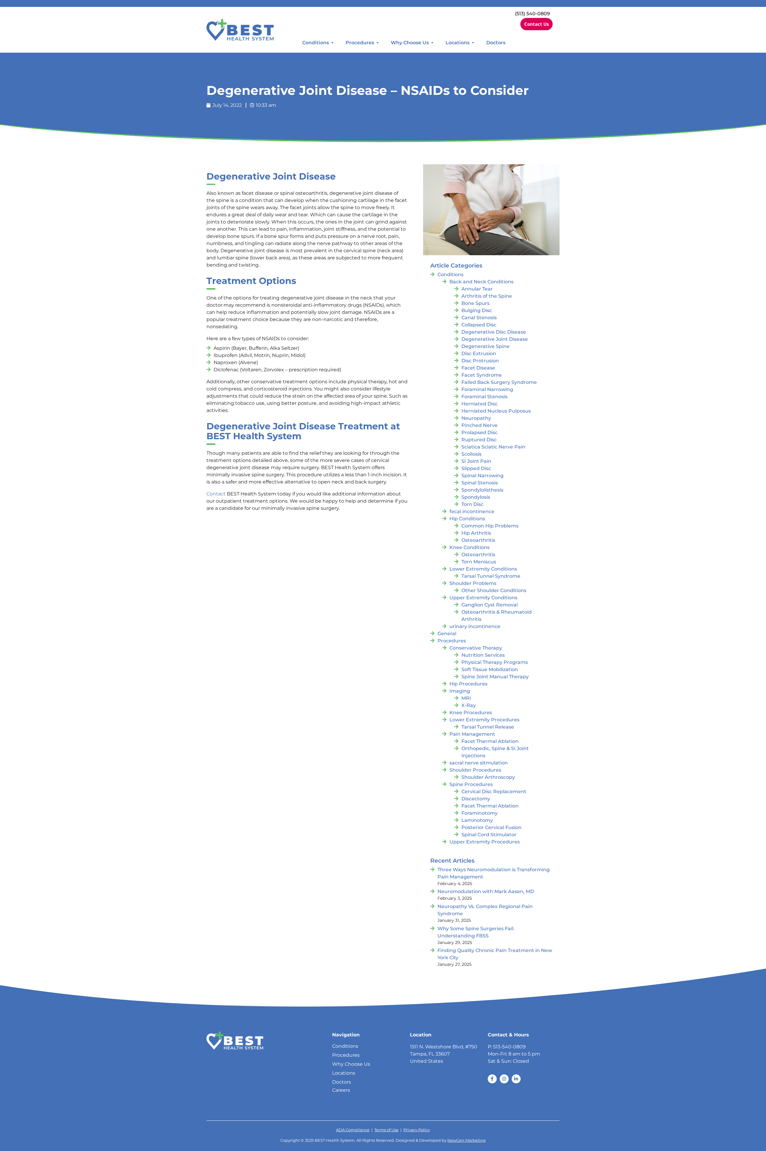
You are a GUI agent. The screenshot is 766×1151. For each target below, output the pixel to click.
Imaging (459, 691)
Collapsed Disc (478, 325)
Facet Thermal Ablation (490, 741)
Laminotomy (477, 820)
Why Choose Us (410, 42)
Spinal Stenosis (479, 483)
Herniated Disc (479, 404)
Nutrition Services (483, 655)
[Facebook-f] (492, 1078)
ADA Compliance (353, 1130)
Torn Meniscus (478, 562)
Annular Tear (477, 289)
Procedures (360, 42)
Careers (341, 1090)
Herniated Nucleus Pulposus (496, 411)
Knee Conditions (469, 547)
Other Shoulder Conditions (493, 590)
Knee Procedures (470, 712)
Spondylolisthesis (482, 490)
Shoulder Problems (472, 583)
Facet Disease (478, 368)
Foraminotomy (479, 813)
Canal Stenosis (479, 317)
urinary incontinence (474, 626)
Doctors (495, 42)
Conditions (315, 42)
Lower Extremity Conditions (483, 569)
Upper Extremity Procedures (484, 842)
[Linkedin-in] (516, 1078)
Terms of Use (386, 1130)
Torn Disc (472, 504)
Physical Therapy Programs (494, 662)
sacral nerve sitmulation (478, 763)
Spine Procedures (471, 784)
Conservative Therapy (475, 648)
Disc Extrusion (478, 353)
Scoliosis (471, 454)
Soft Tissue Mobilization (489, 669)
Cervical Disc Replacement (493, 791)
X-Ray (468, 705)
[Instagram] (504, 1078)
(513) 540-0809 (532, 13)
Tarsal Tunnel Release (487, 727)
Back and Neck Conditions (481, 282)
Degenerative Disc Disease (493, 332)
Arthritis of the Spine (486, 296)
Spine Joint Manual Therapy (495, 676)
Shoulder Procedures (475, 770)
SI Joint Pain (476, 461)
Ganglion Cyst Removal (489, 605)
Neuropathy (476, 418)
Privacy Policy (416, 1130)
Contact (216, 494)
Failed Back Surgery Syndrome (499, 382)
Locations (457, 42)
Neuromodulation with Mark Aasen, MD (485, 891)
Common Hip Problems (490, 526)
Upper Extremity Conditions (483, 597)
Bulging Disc (476, 310)
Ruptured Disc (479, 440)
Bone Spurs (475, 303)
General (446, 633)
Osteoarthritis (478, 540)
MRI (466, 698)
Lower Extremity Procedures (484, 720)
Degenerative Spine (485, 346)
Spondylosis (475, 497)
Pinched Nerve (479, 425)
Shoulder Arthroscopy (488, 777)
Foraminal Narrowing (487, 389)
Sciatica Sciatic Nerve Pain (493, 447)
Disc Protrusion (480, 361)
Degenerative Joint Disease (494, 339)
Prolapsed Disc (479, 432)
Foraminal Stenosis (484, 396)
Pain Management (472, 734)
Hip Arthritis (476, 533)
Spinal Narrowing (482, 475)
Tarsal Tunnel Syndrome (490, 576)
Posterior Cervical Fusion (491, 827)
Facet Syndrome (481, 375)
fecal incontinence (471, 511)
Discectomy (475, 799)
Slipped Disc (476, 468)
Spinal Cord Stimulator (488, 834)
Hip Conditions (467, 518)
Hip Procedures (468, 684)
